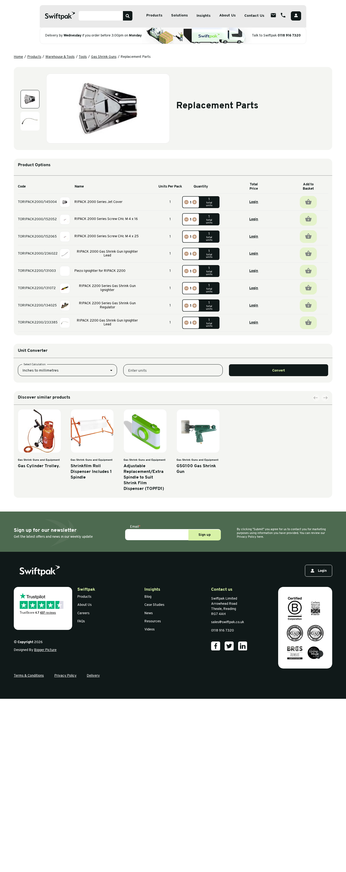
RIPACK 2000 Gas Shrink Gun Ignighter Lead (107, 254)
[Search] (127, 16)
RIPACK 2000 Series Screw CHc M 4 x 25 (106, 236)
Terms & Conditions (29, 675)
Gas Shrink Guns (104, 57)
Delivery (93, 675)
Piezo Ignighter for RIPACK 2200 (99, 271)
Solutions (179, 16)
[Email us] (273, 15)
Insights (204, 16)
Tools (83, 57)
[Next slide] (324, 398)
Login (253, 202)
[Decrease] (186, 202)
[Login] (296, 16)
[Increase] (194, 202)
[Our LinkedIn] (242, 646)
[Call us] (283, 15)
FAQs (81, 621)
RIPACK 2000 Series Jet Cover (98, 202)
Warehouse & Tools (60, 57)
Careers (83, 613)
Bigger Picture (45, 650)
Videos (149, 629)
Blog (147, 597)
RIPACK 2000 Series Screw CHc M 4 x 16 (106, 219)
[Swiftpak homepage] (40, 570)
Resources (152, 621)
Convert (278, 370)
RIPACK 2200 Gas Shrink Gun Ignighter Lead (107, 322)
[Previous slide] (316, 398)
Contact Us (254, 16)
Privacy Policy (65, 675)
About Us (227, 16)
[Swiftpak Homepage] (60, 15)
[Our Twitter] (229, 646)
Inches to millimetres (40, 371)
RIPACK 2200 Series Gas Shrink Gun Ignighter (107, 288)
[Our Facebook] (215, 646)
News (148, 613)
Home (18, 57)
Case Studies (154, 605)
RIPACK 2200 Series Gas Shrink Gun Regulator (107, 305)
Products (154, 16)
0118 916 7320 (289, 35)
